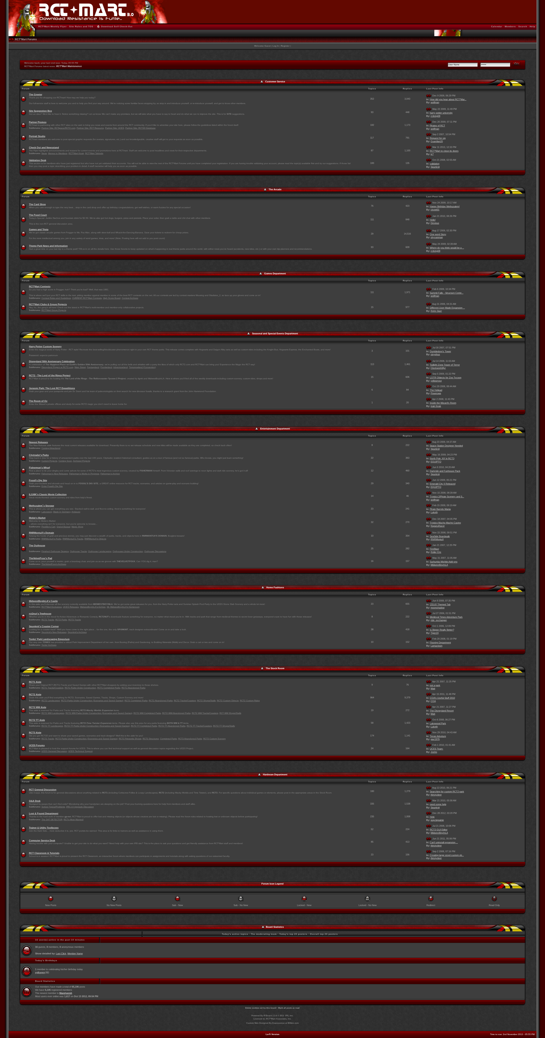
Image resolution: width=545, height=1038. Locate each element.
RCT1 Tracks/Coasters (52, 688)
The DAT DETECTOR (52, 819)
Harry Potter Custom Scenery (45, 346)
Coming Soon (65, 461)
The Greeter (35, 94)
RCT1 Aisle (35, 682)
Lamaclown (436, 645)
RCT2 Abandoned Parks (161, 700)
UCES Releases (71, 607)
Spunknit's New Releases (54, 632)
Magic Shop (77, 526)
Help (532, 26)
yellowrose (436, 380)
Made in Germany (61, 512)
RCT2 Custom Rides (250, 700)
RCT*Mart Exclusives (52, 607)
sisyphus (435, 354)
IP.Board (268, 1016)
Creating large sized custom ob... (447, 855)
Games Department (275, 273)
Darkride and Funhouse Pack (445, 471)
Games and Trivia (38, 229)
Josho (434, 752)
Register (285, 46)
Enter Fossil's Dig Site (52, 486)
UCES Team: (436, 748)
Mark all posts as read (289, 1008)
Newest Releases (38, 442)
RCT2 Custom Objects (228, 700)
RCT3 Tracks (74, 620)
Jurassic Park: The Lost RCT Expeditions (52, 388)
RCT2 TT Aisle (37, 720)
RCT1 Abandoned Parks (133, 688)
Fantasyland (93, 367)
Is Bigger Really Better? (442, 630)
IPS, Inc (289, 1016)
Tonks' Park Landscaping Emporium (49, 639)
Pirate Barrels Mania (440, 509)
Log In (275, 46)
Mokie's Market (37, 518)
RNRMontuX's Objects (95, 539)
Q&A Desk (34, 801)
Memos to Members (57, 153)
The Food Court (38, 215)
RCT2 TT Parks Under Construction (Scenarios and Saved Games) (97, 726)
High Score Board (111, 298)
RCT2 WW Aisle (37, 707)
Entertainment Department (275, 428)
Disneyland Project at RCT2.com (57, 367)
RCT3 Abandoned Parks (190, 738)
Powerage (436, 393)
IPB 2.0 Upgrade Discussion (80, 807)
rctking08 (435, 116)
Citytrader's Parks (39, 455)
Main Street (80, 367)
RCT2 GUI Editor (438, 829)
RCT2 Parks (61, 620)
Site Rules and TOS (81, 26)
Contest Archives (130, 298)
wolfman (435, 102)
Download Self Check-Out (116, 26)
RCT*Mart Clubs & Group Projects (48, 304)
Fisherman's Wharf (39, 467)
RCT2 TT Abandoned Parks (171, 726)
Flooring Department (440, 642)
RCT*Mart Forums (26, 39)
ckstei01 (435, 209)
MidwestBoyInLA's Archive (93, 607)
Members (510, 26)
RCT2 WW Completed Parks (147, 713)
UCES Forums (37, 745)
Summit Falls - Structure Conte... (446, 293)
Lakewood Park (438, 723)
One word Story (438, 234)
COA (433, 701)
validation (434, 163)
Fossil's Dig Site (38, 480)
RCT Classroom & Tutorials (44, 853)
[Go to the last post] (429, 95)
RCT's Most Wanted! (74, 819)
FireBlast (434, 549)
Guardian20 (437, 141)
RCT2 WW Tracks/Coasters (205, 713)
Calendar (496, 26)
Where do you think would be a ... (447, 247)
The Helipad (436, 390)
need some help (438, 804)
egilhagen (40, 972)
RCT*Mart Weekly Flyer (52, 26)
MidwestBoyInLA (439, 565)
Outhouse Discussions (155, 551)
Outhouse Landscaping (99, 551)
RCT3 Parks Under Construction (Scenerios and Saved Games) (86, 738)
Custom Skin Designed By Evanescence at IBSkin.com (272, 1023)
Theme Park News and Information (48, 246)
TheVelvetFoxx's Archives (54, 564)
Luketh (434, 512)
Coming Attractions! (51, 448)
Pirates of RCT (437, 125)
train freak (436, 406)
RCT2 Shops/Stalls (206, 700)
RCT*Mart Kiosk (76, 153)
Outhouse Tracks (78, 551)
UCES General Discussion (54, 751)
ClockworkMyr (438, 368)
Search (522, 26)
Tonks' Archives (49, 645)
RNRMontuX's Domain (41, 532)
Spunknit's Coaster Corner (44, 626)
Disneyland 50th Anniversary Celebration (52, 361)
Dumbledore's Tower (440, 351)
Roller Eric (436, 552)
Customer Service (275, 81)
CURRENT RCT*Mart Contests (87, 298)
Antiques (76, 512)
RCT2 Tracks (48, 620)
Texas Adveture (438, 736)
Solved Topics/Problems (53, 807)
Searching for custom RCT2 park (447, 791)
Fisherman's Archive (110, 473)
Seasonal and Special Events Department (275, 333)
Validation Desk (37, 160)
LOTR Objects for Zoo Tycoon (445, 377)
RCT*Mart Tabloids (94, 153)
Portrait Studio (37, 136)
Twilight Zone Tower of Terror (445, 365)
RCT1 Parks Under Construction (80, 688)
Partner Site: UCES (114, 128)
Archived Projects (81, 461)
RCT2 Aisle (35, 694)
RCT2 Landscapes (51, 700)
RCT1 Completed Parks (108, 688)
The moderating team (264, 934)
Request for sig (438, 138)
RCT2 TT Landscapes (52, 726)
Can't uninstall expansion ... (444, 842)
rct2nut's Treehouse (40, 613)
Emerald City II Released (442, 483)
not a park (435, 685)
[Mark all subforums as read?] (23, 124)
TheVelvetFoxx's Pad (40, 558)
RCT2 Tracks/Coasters (185, 700)
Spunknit (435, 167)
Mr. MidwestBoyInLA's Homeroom (123, 607)
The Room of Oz (38, 401)
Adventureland (120, 367)
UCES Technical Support (80, 751)
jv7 (432, 154)
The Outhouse (37, 545)
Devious (435, 223)
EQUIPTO (436, 461)
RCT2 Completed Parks (136, 700)
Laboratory (47, 512)
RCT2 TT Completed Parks (144, 726)
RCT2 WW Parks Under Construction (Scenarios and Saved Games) (99, 713)
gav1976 (435, 739)
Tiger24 (435, 633)
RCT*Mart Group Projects (54, 310)
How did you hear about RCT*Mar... (448, 99)
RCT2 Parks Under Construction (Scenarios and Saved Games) (92, 700)
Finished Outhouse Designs (55, 551)
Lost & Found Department (43, 813)
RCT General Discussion (42, 789)
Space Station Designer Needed (446, 445)
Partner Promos (37, 122)
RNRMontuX (437, 539)
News (44, 153)
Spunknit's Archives (77, 632)
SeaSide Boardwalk (440, 536)
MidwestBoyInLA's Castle (43, 601)
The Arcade (275, 189)
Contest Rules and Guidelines (56, 298)
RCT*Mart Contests (39, 286)
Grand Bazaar (63, 526)
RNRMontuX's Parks (51, 539)
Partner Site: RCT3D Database (140, 128)
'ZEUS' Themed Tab (440, 604)
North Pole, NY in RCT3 (442, 458)
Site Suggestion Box (40, 111)
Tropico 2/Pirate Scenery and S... (447, 496)
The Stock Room (275, 668)
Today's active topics (235, 934)
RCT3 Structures (151, 738)
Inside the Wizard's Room (443, 403)
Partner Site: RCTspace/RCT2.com (58, 128)
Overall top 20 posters (324, 934)
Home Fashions (275, 587)
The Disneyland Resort (442, 710)
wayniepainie (437, 820)
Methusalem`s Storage (41, 505)
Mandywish (65, 993)
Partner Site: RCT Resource (90, 128)
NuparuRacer (438, 526)
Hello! (433, 220)
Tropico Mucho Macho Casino (445, 522)
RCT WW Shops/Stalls (230, 713)
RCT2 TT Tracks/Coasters (199, 726)
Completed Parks (168, 738)
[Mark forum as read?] (23, 98)
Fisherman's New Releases (55, 473)
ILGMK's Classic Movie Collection (48, 494)
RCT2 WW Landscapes (53, 713)
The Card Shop (37, 204)
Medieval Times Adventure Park (446, 617)
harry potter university (441, 113)
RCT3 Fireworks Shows (130, 738)
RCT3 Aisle (35, 732)
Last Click (61, 953)
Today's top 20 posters (293, 934)
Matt (433, 688)
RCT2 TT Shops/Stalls (224, 726)
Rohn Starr (436, 311)
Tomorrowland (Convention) (142, 367)
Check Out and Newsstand (44, 147)
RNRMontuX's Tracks (73, 539)
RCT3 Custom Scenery (214, 738)
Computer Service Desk (42, 840)
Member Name (75, 953)
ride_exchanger (439, 620)
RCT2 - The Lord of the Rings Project (49, 375)
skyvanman (437, 237)
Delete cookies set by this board (260, 1008)
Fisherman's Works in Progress (84, 473)
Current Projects (49, 461)
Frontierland (106, 367)
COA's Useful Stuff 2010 (442, 698)
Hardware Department (275, 774)
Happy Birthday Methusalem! (445, 206)
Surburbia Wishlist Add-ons (444, 561)
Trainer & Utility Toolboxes (44, 827)
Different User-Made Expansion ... (447, 307)
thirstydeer (436, 794)
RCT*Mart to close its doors (444, 151)
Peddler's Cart (48, 526)
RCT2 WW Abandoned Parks (176, 713)
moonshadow (438, 607)
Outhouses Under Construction (128, 551)
